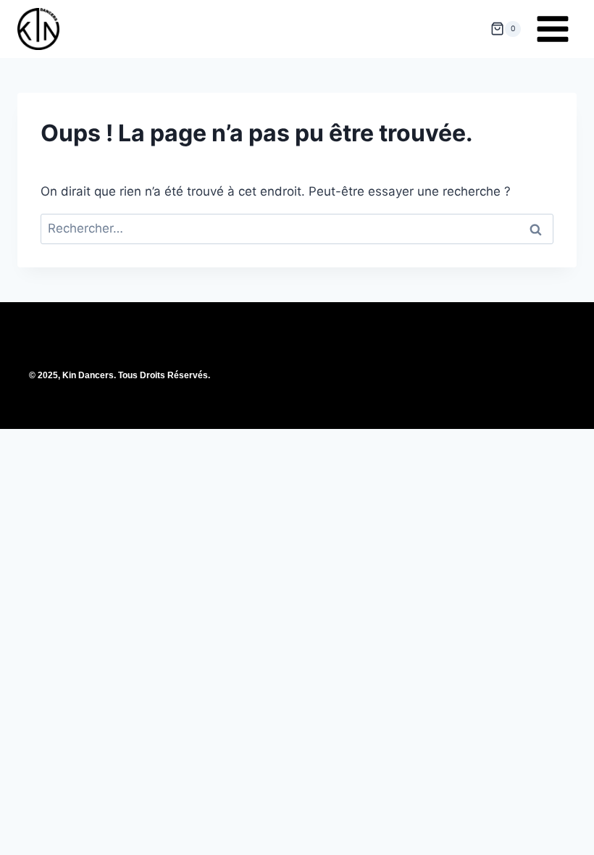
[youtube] (328, 393)
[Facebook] (266, 393)
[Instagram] (297, 393)
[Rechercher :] (297, 228)
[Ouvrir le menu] (552, 29)
